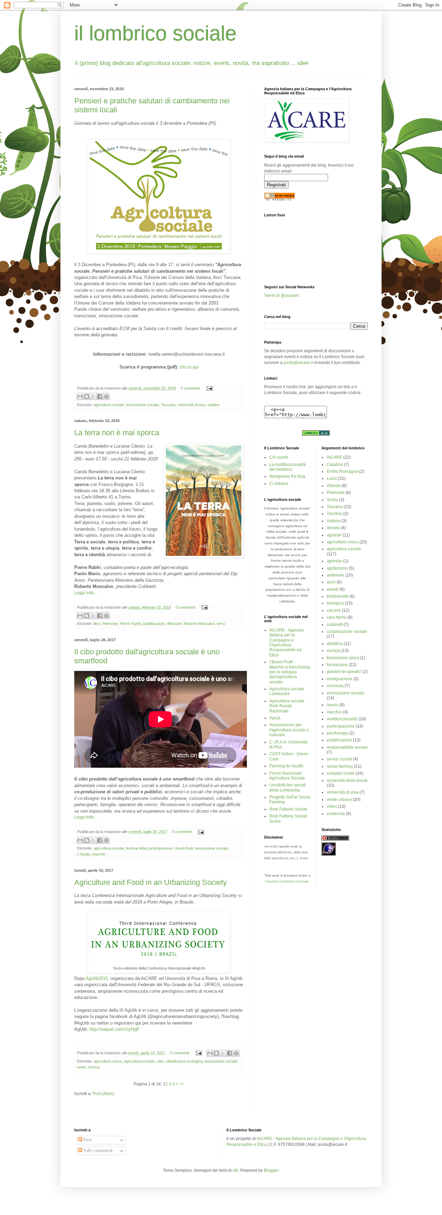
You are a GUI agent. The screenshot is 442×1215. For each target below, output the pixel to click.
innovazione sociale (142, 405)
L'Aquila (83, 854)
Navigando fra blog (287, 476)
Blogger (271, 1170)
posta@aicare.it (298, 362)
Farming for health (286, 766)
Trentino (334, 513)
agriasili (334, 535)
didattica (335, 643)
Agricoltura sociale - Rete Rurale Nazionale (288, 706)
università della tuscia (347, 780)
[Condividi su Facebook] (99, 396)
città (159, 1061)
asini (331, 582)
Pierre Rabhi (130, 623)
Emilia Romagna (342, 471)
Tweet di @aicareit (281, 295)
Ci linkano (278, 483)
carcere (334, 610)
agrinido (334, 561)
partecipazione (341, 726)
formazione (337, 664)
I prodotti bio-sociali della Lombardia (287, 787)
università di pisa (191, 405)
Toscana (168, 405)
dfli (235, 1170)
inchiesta (335, 685)
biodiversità (337, 596)
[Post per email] (209, 388)
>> (181, 1084)
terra (221, 623)
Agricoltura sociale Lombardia (286, 691)
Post (87, 1140)
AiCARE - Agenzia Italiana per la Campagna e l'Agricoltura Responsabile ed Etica (286, 642)
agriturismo (337, 568)
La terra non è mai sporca (116, 432)
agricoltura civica (108, 1061)
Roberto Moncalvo (199, 623)
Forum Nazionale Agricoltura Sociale (287, 776)
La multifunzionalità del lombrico (287, 467)
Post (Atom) (103, 1093)
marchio (98, 854)
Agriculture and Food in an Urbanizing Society (150, 882)
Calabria (335, 464)
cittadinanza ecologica (183, 1061)
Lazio (332, 478)
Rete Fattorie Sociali (288, 809)
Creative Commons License (287, 881)
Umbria (333, 520)
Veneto (333, 527)
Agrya (274, 718)
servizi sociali (339, 759)
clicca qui (189, 367)
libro (97, 623)
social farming (340, 766)
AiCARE (334, 457)
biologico (335, 603)
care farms (336, 617)
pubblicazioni (153, 623)
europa (333, 650)
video (332, 806)
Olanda (333, 485)
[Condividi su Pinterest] (106, 396)
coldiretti (335, 624)
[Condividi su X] (93, 396)
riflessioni (174, 623)
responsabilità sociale (347, 747)
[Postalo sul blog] (86, 396)
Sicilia (332, 499)
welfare (214, 405)
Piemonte (110, 623)
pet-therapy (337, 733)
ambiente (335, 575)
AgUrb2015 (97, 978)
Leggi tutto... (85, 592)
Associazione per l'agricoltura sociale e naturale (289, 729)
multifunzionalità (342, 719)
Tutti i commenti (97, 1150)
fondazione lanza (343, 657)
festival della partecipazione (149, 848)
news (81, 1067)
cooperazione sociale (347, 631)
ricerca (94, 1067)
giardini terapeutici (344, 671)
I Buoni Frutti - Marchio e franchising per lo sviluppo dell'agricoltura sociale (289, 672)
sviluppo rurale (341, 773)
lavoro (332, 704)
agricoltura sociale (109, 405)
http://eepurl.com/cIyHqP (114, 1029)
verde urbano (339, 799)
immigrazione (339, 678)
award (332, 589)
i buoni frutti (183, 848)
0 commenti (190, 388)
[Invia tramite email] (80, 396)
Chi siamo (278, 457)
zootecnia (336, 813)
